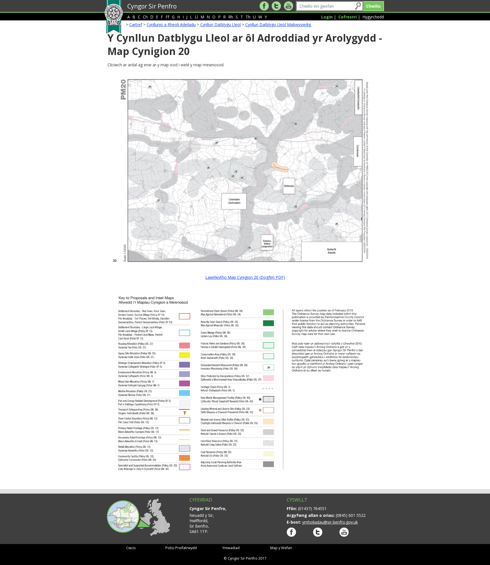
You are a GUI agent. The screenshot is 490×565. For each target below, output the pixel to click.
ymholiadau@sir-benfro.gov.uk (330, 522)
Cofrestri (347, 17)
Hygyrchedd (373, 17)
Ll (196, 17)
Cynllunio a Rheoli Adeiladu (171, 24)
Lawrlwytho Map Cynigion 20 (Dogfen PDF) (245, 277)
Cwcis (131, 547)
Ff (167, 17)
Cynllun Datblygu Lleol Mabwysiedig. (278, 24)
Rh (230, 17)
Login (327, 17)
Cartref (135, 24)
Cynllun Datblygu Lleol (220, 24)
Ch (145, 17)
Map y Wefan (281, 547)
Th (248, 17)
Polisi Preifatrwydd (181, 547)
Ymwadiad (231, 547)
